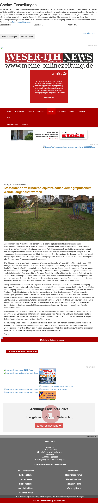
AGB (17, 497)
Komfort (71, 24)
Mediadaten (43, 497)
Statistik (37, 24)
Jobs (8, 118)
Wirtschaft (61, 111)
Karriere (25, 124)
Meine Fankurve (73, 479)
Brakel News (74, 470)
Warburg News (74, 488)
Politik (51, 111)
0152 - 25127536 (51, 449)
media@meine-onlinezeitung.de (51, 452)
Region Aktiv (19, 111)
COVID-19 (31, 111)
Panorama (81, 111)
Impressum (24, 497)
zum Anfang (92, 436)
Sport (72, 111)
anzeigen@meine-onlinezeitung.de (51, 459)
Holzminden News (73, 474)
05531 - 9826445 (51, 457)
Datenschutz (33, 497)
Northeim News (74, 483)
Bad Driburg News (25, 470)
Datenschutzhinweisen (21, 22)
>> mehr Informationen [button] (88, 33)
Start (9, 111)
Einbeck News (26, 474)
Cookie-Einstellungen (76, 497)
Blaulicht (41, 111)
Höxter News (26, 479)
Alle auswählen (27, 36)
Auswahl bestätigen (9, 36)
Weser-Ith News (26, 492)
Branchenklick (12, 124)
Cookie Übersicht (62, 497)
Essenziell (4, 24)
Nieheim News (26, 483)
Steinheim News (25, 488)
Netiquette (51, 497)
